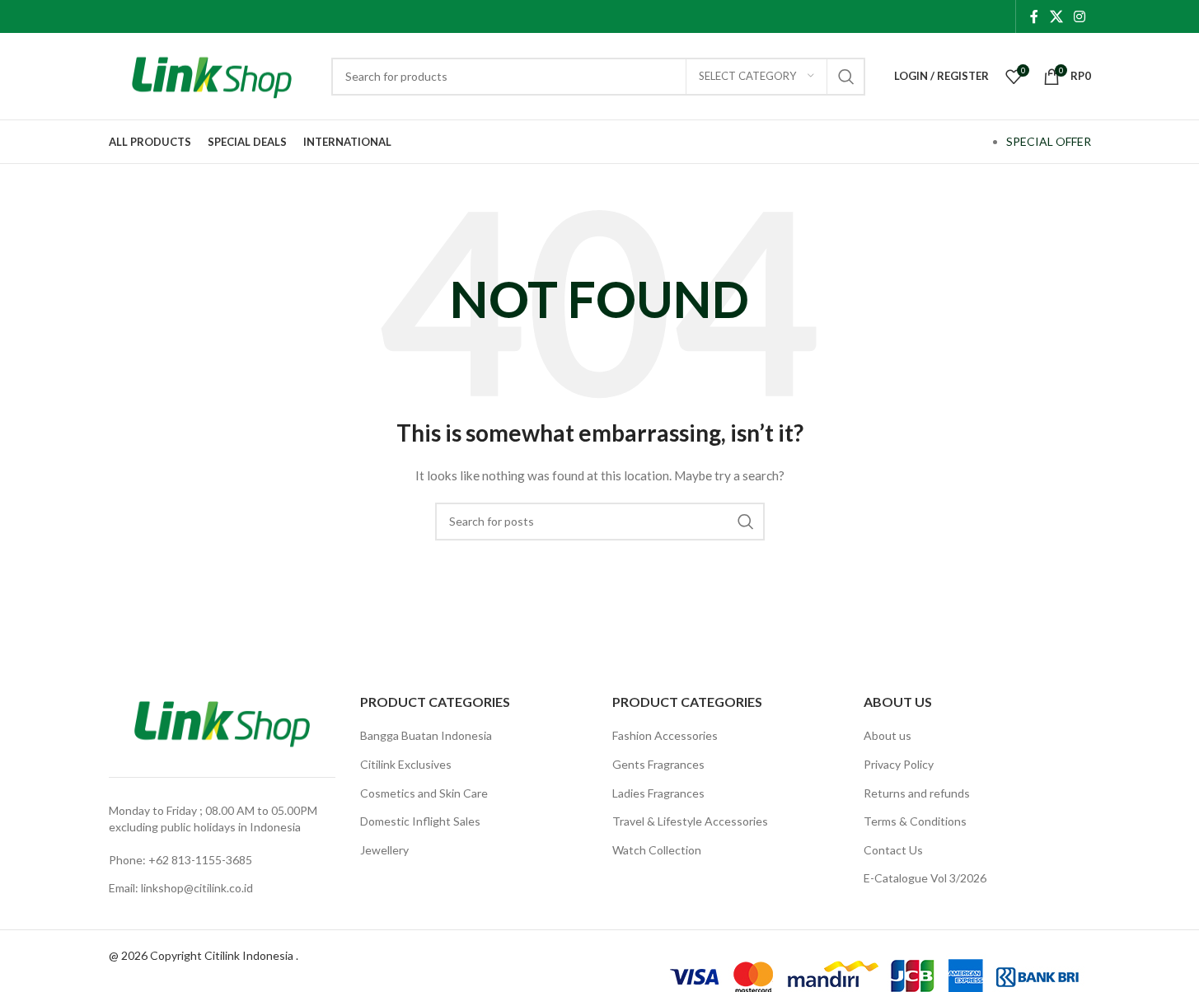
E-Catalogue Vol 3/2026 (925, 878)
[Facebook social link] (1034, 16)
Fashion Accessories (665, 735)
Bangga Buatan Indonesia (426, 735)
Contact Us (893, 850)
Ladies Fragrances (658, 793)
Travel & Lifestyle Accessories (690, 821)
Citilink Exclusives (406, 764)
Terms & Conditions (915, 821)
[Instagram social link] (1079, 16)
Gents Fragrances (658, 764)
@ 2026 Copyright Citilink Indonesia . (203, 955)
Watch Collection (656, 850)
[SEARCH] (846, 77)
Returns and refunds (917, 793)
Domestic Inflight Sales (420, 821)
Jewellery (384, 850)
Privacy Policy (899, 764)
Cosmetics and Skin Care (424, 793)
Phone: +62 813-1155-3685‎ (180, 860)
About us (887, 735)
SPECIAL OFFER (1048, 141)
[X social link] (1056, 16)
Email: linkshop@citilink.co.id (181, 888)
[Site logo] (212, 75)
